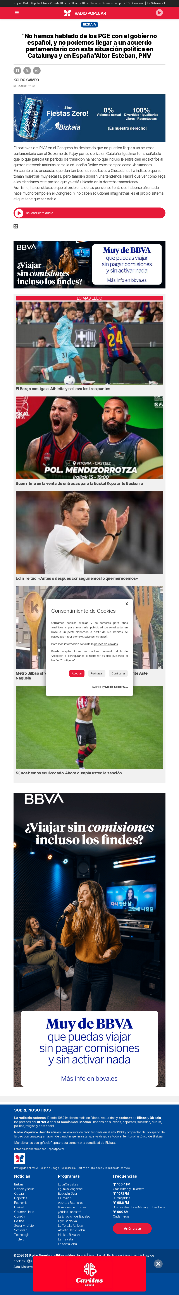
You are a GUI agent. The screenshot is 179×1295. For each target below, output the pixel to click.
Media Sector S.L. (116, 686)
